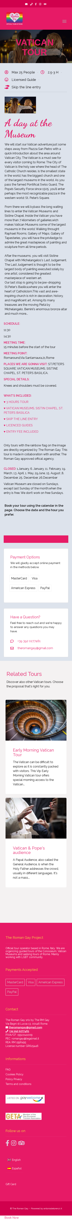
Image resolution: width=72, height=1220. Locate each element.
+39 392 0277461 (19, 1031)
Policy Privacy (14, 1079)
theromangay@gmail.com (25, 1027)
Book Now (11, 1217)
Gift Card (11, 1184)
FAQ (8, 1069)
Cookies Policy (14, 1074)
